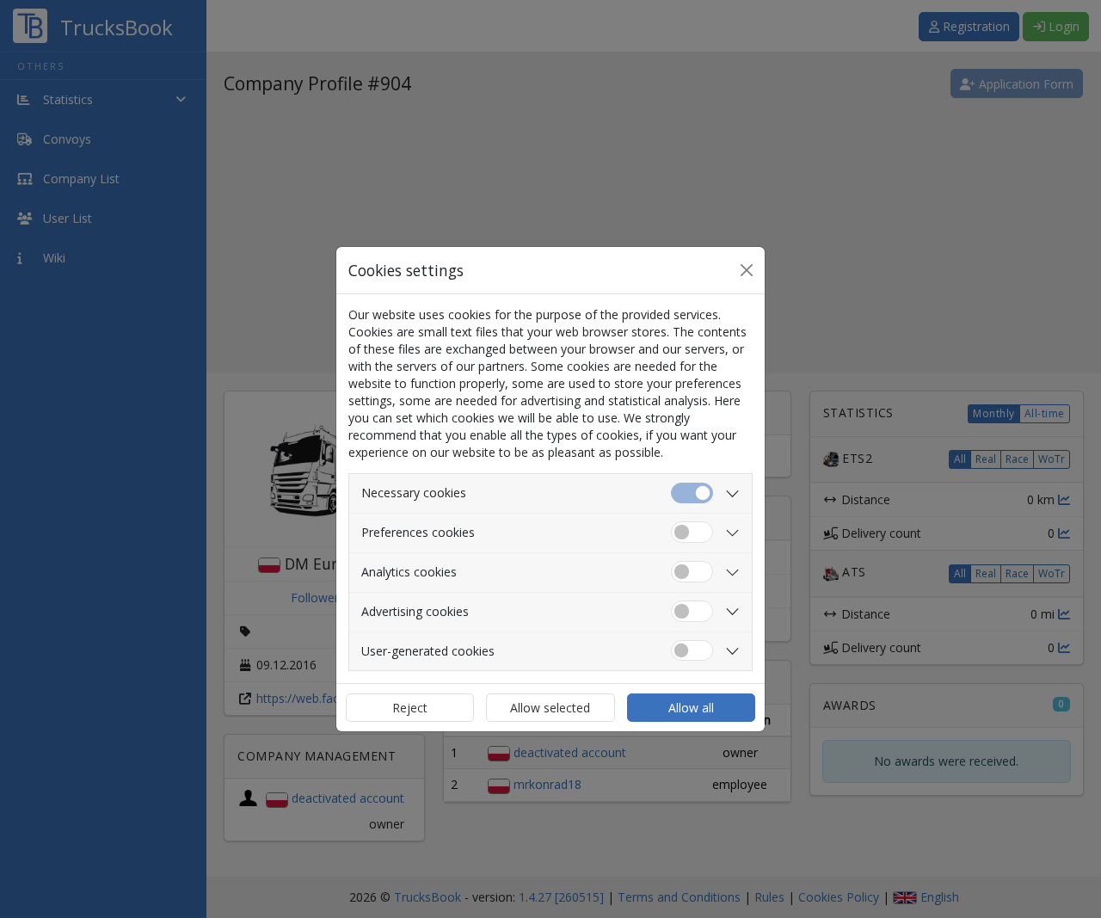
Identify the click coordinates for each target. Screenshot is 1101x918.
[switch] (692, 532)
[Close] (747, 270)
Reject (409, 707)
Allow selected (550, 707)
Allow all (691, 707)
